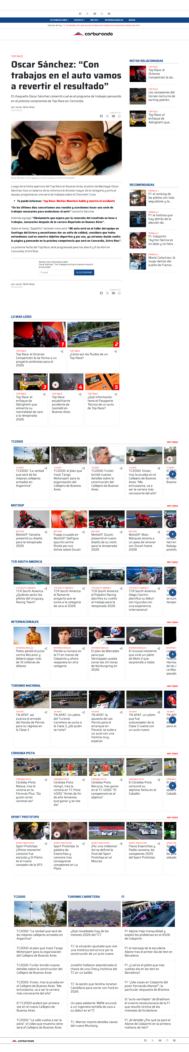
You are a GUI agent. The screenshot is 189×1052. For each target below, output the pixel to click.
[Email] (109, 14)
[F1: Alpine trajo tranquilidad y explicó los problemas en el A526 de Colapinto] (148, 914)
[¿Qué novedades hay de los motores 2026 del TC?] (94, 914)
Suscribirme (84, 272)
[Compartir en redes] (62, 351)
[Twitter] (87, 14)
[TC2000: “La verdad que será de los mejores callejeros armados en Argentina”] (40, 914)
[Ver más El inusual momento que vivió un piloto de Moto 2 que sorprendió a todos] (144, 635)
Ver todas (172, 442)
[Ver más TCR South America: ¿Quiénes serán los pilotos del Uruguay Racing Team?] (31, 575)
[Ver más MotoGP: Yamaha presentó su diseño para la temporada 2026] (31, 519)
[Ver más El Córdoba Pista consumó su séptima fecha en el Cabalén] (144, 767)
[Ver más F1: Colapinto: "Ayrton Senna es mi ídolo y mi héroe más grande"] (138, 240)
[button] (59, 20)
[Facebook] (80, 14)
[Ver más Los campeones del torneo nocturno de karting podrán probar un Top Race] (138, 96)
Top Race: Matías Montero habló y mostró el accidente (79, 201)
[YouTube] (94, 14)
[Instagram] (101, 14)
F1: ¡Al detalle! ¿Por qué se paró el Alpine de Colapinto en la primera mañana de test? (101, 25)
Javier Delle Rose (25, 107)
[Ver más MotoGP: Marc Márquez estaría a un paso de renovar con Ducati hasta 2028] (144, 519)
